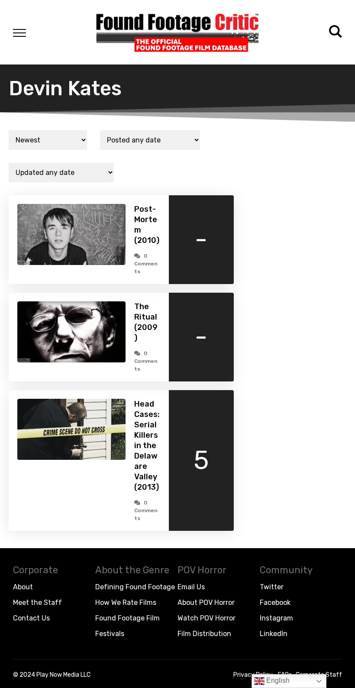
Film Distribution (204, 634)
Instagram (276, 618)
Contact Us (31, 618)
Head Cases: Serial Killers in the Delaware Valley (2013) (147, 445)
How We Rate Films (125, 602)
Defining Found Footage (135, 587)
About (23, 587)
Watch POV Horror (207, 618)
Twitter (272, 587)
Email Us (191, 587)
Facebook (275, 602)
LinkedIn (273, 634)
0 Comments (146, 264)
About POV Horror (206, 602)
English (277, 680)
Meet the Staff (37, 602)
